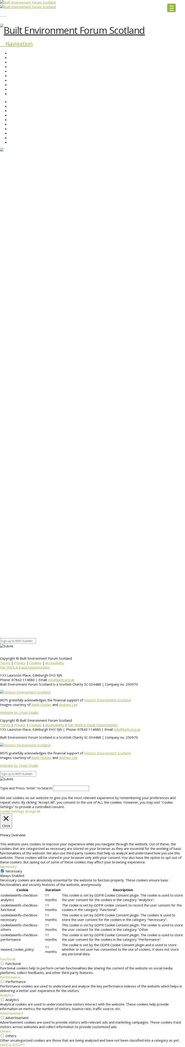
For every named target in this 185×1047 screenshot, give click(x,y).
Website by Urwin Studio (19, 712)
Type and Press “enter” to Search (26, 788)
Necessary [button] (8, 866)
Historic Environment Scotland (107, 700)
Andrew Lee (68, 704)
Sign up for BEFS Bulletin (18, 628)
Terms (5, 663)
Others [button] (5, 1031)
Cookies (35, 663)
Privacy (19, 663)
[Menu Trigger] (171, 8)
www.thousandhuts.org (106, 592)
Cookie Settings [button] (12, 811)
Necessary (13, 871)
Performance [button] (10, 977)
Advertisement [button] (11, 1013)
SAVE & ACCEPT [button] (12, 1044)
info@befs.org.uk (61, 679)
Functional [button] (7, 959)
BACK (4, 608)
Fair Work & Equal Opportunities (25, 667)
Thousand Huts (110, 600)
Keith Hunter (41, 704)
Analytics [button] (7, 995)
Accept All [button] (32, 811)
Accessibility (54, 663)
